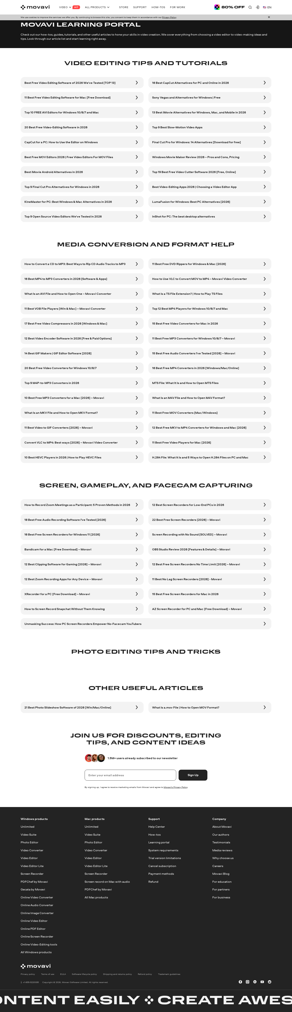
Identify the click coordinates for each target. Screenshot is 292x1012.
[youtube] (262, 982)
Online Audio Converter (37, 905)
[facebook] (240, 982)
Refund (153, 881)
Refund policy (145, 974)
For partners (221, 889)
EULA (63, 974)
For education (222, 881)
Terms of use (47, 974)
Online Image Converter (37, 913)
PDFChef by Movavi (34, 881)
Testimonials (221, 842)
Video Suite (28, 834)
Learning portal (158, 842)
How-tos (154, 834)
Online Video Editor (34, 921)
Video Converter (32, 850)
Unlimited (27, 827)
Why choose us (223, 858)
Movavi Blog (220, 874)
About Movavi (222, 827)
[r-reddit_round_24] (269, 982)
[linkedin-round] (255, 982)
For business (221, 897)
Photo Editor (29, 842)
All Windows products (36, 952)
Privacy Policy (169, 17)
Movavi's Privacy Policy (176, 787)
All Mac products (96, 897)
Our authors (220, 834)
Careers (217, 866)
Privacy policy (28, 974)
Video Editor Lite (32, 866)
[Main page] (35, 7)
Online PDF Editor (33, 929)
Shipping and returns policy (117, 974)
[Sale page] (229, 7)
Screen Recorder (32, 874)
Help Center (156, 827)
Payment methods (161, 874)
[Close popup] (269, 17)
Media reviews (222, 850)
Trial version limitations (164, 858)
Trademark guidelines (169, 974)
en (269, 7)
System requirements (163, 850)
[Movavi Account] (257, 7)
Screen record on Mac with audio (107, 881)
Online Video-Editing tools (39, 944)
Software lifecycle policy (84, 974)
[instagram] (247, 982)
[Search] (250, 7)
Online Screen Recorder (37, 936)
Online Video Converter (37, 897)
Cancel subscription (162, 866)
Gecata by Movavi (33, 889)
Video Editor (29, 858)
